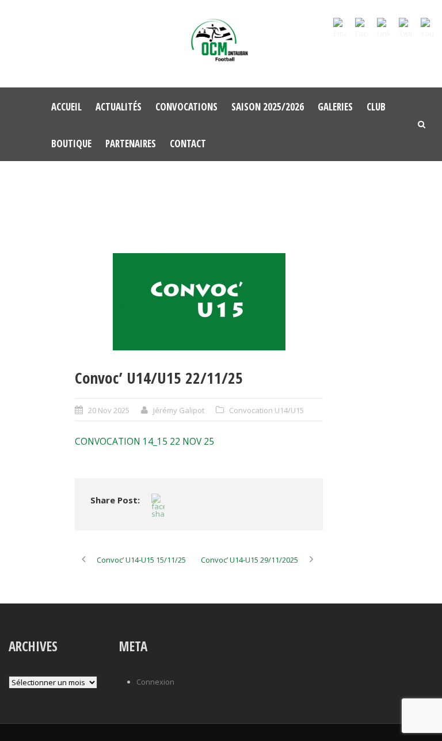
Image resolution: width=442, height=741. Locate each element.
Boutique (71, 143)
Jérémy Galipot (178, 410)
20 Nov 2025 (108, 410)
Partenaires (130, 143)
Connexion (155, 682)
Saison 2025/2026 (267, 106)
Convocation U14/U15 (266, 410)
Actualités (119, 106)
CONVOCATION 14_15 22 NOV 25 (144, 441)
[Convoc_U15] (199, 301)
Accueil (66, 106)
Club (376, 106)
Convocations (186, 106)
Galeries (335, 106)
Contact (188, 143)
